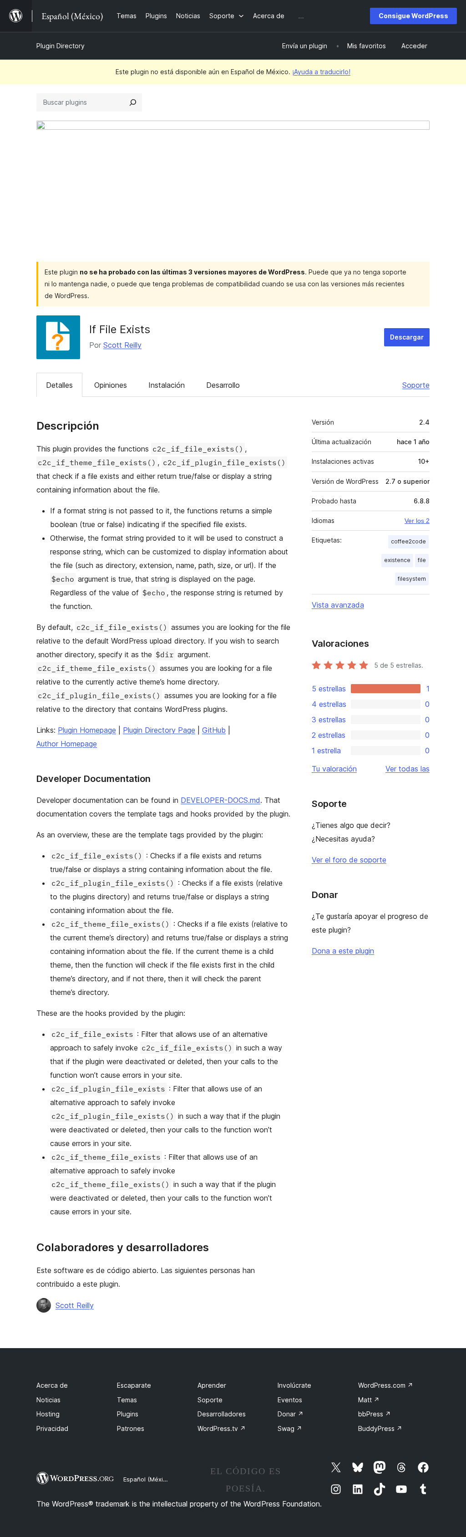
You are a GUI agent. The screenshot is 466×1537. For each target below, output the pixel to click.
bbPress (374, 1414)
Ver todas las (407, 768)
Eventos (290, 1400)
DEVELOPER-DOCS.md (220, 800)
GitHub (214, 730)
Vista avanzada (338, 604)
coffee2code (408, 541)
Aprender (212, 1385)
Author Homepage (66, 743)
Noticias (48, 1400)
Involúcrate (294, 1385)
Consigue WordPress (413, 16)
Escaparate (134, 1385)
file (422, 560)
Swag (290, 1428)
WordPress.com (385, 1385)
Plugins (127, 1414)
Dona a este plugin (343, 950)
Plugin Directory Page (159, 730)
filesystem (412, 578)
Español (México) (147, 1479)
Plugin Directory (60, 46)
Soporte (416, 385)
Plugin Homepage (87, 730)
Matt (369, 1400)
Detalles (59, 385)
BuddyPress (380, 1428)
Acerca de (52, 1385)
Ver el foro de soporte (349, 859)
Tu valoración (334, 768)
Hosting (48, 1414)
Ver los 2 (417, 520)
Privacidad (52, 1428)
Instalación (166, 385)
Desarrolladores (222, 1414)
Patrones (130, 1428)
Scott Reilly (122, 345)
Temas (127, 1400)
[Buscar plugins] (133, 102)
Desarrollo (223, 385)
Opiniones (110, 385)
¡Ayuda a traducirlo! (321, 72)
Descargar (407, 337)
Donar (291, 1414)
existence (397, 560)
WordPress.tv (222, 1428)
